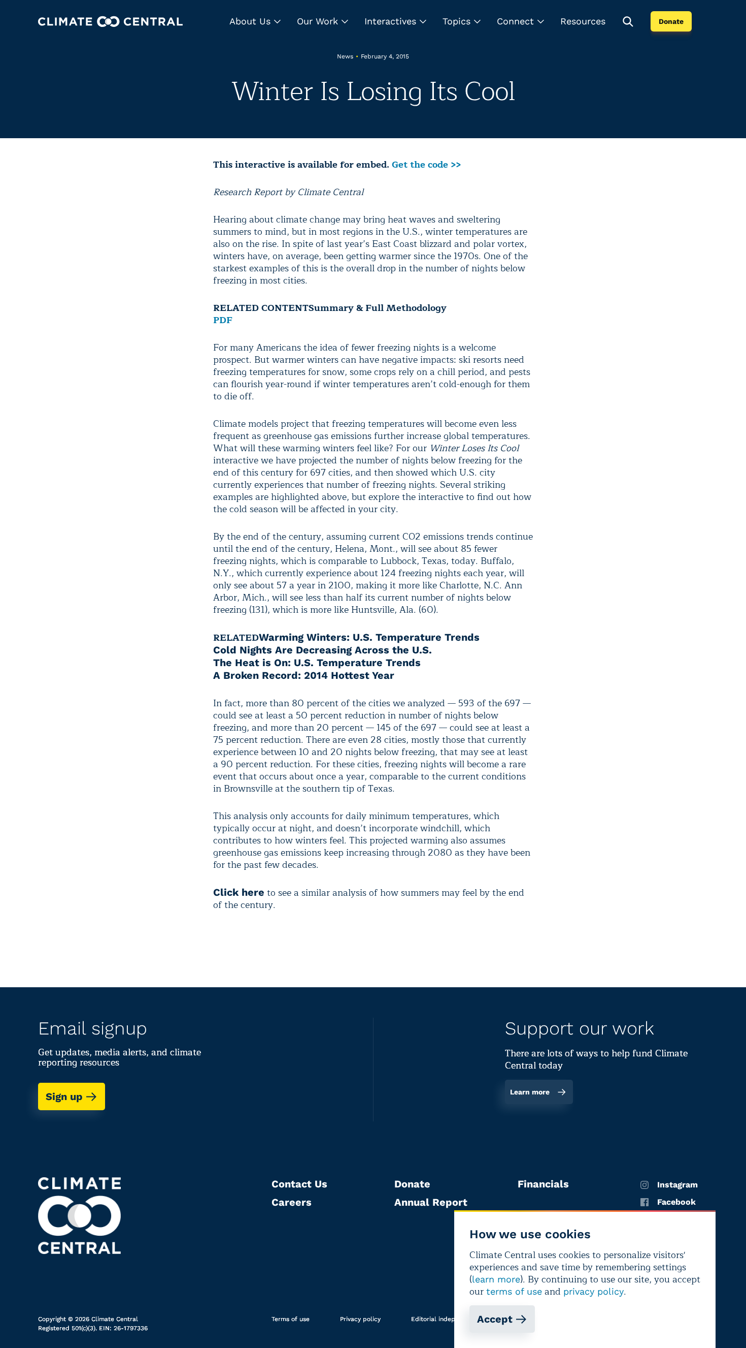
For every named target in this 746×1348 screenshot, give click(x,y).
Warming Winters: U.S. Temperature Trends (369, 637)
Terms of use (291, 1319)
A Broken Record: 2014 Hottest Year (303, 675)
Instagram (677, 1184)
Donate (671, 21)
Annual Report (430, 1202)
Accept (495, 1319)
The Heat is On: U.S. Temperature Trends (317, 662)
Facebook (676, 1202)
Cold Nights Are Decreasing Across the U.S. (322, 650)
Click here (238, 892)
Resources (582, 21)
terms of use (514, 1291)
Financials (543, 1184)
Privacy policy (360, 1319)
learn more (496, 1279)
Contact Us (299, 1184)
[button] (255, 21)
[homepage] (110, 21)
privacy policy (593, 1291)
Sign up (64, 1096)
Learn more (530, 1092)
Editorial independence (446, 1319)
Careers (292, 1202)
